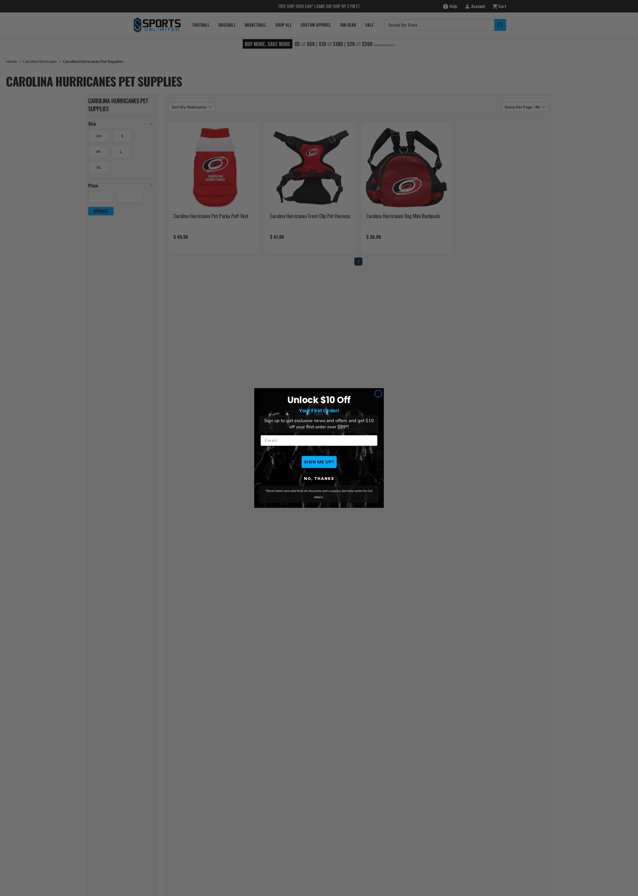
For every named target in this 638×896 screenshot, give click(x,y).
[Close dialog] (378, 394)
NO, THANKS (319, 478)
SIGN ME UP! (319, 462)
